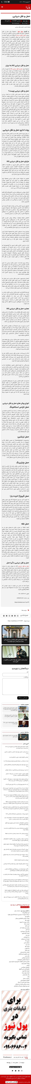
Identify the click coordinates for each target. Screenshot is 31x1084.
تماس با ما (15, 1063)
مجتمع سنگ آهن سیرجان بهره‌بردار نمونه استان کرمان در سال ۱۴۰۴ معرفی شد (15, 875)
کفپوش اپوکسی (25, 967)
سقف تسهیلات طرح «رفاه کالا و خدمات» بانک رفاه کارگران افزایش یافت (15, 855)
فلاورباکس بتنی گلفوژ (24, 969)
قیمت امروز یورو (25, 963)
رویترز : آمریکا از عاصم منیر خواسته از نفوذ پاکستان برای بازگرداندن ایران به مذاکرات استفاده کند (16, 850)
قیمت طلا (27, 920)
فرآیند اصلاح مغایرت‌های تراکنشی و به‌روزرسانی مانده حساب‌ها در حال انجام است (10, 709)
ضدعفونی (27, 948)
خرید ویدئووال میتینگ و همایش (21, 986)
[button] (2, 2)
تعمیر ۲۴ (27, 941)
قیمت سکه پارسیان (24, 952)
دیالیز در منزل (26, 978)
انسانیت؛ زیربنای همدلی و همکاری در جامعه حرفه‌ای (16, 770)
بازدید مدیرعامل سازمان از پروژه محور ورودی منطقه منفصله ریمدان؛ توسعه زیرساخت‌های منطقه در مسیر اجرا (15, 802)
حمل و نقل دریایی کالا (16, 69)
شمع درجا (27, 916)
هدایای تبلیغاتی (25, 958)
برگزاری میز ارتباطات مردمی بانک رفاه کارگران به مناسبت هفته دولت (16, 829)
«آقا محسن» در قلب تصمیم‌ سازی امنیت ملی (10, 736)
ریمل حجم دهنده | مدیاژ (23, 982)
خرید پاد (27, 935)
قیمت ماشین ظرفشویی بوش (22, 918)
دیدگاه (26, 677)
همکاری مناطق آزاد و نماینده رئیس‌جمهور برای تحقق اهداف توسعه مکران (16, 823)
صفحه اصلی (27, 27)
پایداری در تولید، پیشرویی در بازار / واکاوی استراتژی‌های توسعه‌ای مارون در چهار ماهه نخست (16, 839)
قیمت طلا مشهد (25, 933)
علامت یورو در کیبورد (24, 922)
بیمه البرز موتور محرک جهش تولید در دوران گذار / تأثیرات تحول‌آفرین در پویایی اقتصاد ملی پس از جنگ (15, 779)
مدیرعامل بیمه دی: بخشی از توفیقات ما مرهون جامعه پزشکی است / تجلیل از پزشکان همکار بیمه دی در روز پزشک (16, 891)
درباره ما (22, 1063)
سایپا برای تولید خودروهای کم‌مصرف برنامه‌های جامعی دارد (16, 765)
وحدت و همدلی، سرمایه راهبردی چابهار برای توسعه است (16, 761)
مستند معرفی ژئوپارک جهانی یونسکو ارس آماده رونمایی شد (15, 864)
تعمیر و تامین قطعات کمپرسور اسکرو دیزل (19, 962)
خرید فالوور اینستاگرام (24, 954)
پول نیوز (20, 32)
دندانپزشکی (26, 937)
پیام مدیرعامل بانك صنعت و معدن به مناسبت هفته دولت (16, 834)
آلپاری (28, 965)
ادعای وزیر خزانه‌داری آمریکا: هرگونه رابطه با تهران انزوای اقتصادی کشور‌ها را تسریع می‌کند (16, 844)
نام (28, 672)
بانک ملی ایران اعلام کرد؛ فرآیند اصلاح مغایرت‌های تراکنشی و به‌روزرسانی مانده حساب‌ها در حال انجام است (15, 885)
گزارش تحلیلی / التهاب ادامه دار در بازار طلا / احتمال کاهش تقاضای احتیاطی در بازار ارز (17, 774)
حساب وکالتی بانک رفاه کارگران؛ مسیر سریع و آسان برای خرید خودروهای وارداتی (16, 897)
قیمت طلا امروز (25, 971)
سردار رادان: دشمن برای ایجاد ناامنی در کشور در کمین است (11, 715)
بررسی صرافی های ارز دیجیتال (22, 984)
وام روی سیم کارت (25, 931)
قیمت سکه (26, 924)
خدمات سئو (17, 911)
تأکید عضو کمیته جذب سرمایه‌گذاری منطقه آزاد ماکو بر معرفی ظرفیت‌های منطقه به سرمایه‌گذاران (16, 869)
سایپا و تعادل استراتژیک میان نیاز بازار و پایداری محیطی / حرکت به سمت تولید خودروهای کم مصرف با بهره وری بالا (15, 880)
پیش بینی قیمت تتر (24, 928)
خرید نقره (27, 926)
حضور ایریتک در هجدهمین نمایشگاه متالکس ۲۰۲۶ (17, 814)
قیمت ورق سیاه (25, 973)
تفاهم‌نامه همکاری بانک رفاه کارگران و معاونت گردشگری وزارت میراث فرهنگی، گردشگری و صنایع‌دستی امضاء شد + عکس (15, 808)
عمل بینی (27, 956)
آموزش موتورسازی (25, 980)
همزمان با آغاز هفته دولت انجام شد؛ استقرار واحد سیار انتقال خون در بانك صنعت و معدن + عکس (16, 818)
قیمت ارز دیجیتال (25, 939)
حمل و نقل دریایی (21, 35)
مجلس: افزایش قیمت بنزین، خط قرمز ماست (10, 723)
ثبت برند (27, 945)
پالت (28, 977)
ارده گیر (27, 930)
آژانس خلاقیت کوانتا (11, 1082)
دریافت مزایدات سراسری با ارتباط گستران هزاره (18, 915)
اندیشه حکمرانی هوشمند (23, 960)
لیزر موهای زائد (25, 913)
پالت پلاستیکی (26, 975)
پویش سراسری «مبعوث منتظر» (21, 860)
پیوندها (8, 1063)
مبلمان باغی (26, 943)
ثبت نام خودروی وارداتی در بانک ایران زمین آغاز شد (17, 784)
